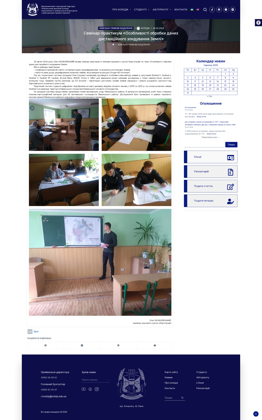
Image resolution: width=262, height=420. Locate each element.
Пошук (231, 144)
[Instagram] (226, 9)
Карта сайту (171, 372)
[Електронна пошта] (155, 345)
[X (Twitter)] (82, 345)
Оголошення (190, 107)
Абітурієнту (202, 377)
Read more (201, 116)
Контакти (170, 388)
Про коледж (171, 382)
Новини (168, 377)
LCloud (200, 382)
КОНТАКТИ (180, 9)
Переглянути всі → (211, 137)
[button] (258, 22)
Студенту (201, 372)
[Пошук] (205, 9)
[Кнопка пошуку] (182, 397)
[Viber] (118, 345)
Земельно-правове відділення (115, 28)
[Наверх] (256, 414)
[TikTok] (212, 9)
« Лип (209, 96)
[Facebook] (219, 9)
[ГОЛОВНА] (113, 45)
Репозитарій (203, 388)
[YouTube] (232, 9)
